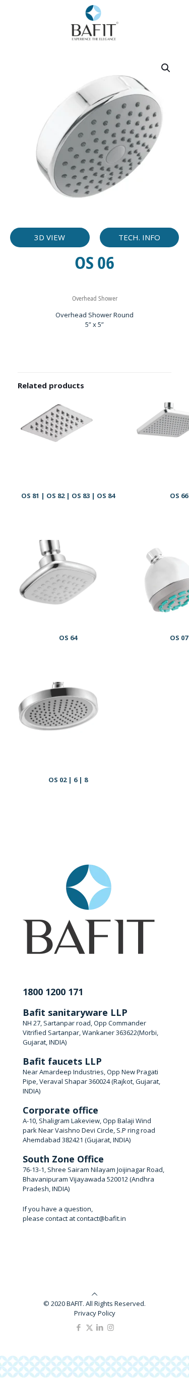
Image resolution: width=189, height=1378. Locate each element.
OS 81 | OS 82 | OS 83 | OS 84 (68, 495)
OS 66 (179, 495)
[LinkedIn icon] (100, 1327)
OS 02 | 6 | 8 (68, 779)
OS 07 (179, 637)
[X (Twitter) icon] (89, 1327)
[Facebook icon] (79, 1327)
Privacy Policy (94, 1313)
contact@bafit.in (101, 1218)
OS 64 (68, 637)
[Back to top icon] (94, 1293)
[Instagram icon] (110, 1327)
